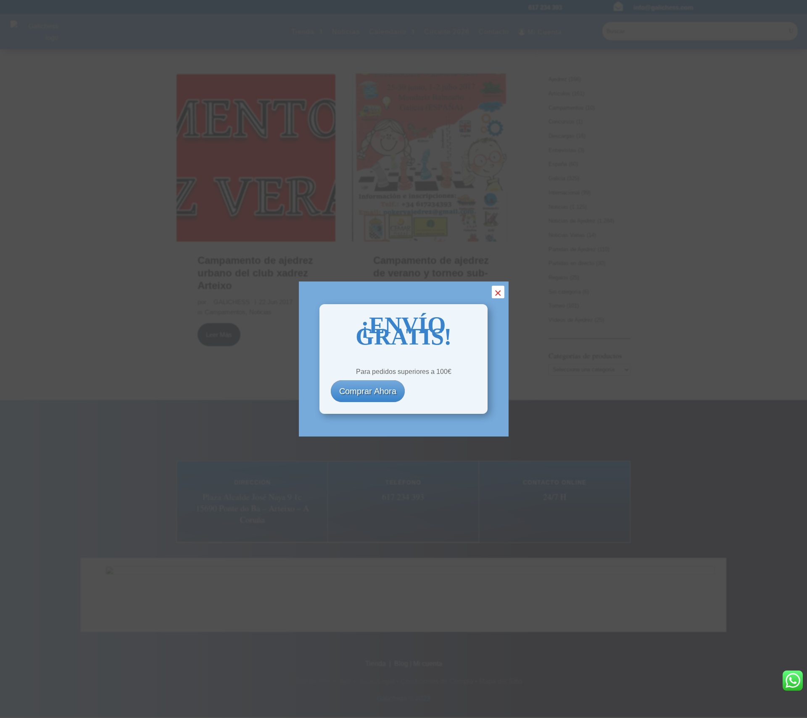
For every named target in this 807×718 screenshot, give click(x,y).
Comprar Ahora (367, 391)
